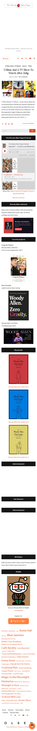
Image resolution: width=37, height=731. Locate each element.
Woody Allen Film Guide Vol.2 (18, 422)
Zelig (21, 703)
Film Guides (19, 710)
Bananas (3, 635)
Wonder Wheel (24, 700)
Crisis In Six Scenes (28, 654)
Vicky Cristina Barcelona (9, 700)
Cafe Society (8, 647)
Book (4, 710)
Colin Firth (10, 651)
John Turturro (18, 671)
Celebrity (3, 651)
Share (31, 155)
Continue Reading (28, 123)
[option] (18, 169)
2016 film (4, 631)
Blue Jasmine (15, 635)
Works (27, 710)
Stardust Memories (8, 691)
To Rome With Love (11, 696)
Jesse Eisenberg (25, 668)
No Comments (23, 77)
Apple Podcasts (15, 191)
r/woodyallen (18, 610)
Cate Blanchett (23, 648)
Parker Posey (24, 685)
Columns (5, 712)
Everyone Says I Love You (23, 661)
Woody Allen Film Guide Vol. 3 (18, 457)
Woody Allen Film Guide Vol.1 (18, 387)
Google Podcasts (28, 191)
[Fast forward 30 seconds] (18, 152)
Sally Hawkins (13, 688)
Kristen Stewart (6, 674)
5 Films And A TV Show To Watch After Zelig (18, 71)
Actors (24, 66)
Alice (17, 631)
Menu (6, 58)
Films (30, 66)
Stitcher (21, 193)
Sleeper (19, 688)
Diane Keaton (23, 657)
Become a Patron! (18, 197)
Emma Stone (8, 660)
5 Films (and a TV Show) (13, 66)
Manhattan (7, 681)
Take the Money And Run (23, 691)
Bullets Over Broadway (11, 641)
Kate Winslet (26, 671)
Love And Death (18, 674)
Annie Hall (25, 630)
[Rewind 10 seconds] (10, 152)
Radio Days (4, 688)
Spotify (15, 193)
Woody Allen (14, 712)
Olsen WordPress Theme (14, 727)
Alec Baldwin (11, 631)
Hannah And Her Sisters (20, 664)
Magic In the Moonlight (15, 677)
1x (14, 152)
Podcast (11, 710)
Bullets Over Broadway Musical (11, 644)
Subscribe (23, 155)
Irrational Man (9, 667)
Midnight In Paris (10, 685)
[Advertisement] (18, 27)
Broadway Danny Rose (8, 639)
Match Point (18, 682)
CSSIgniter (27, 727)
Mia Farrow (26, 682)
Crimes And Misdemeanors (11, 654)
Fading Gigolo (5, 664)
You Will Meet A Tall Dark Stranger (10, 703)
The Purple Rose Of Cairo (11, 694)
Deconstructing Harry (8, 657)
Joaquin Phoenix (7, 671)
